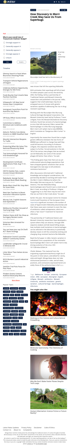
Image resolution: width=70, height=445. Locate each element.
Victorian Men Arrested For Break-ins (13, 223)
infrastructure (19, 308)
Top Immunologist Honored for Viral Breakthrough (15, 154)
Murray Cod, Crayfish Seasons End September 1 (14, 201)
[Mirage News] (9, 2)
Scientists (6, 327)
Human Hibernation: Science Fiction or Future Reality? (48, 412)
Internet (17, 334)
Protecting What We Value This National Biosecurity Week (15, 147)
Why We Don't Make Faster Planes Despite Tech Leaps (47, 382)
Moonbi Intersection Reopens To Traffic (14, 140)
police (13, 291)
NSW (12, 295)
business (15, 301)
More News (16, 280)
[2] (3, 439)
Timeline (6, 68)
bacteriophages (57, 284)
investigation (14, 314)
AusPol (21, 314)
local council (14, 304)
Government (14, 288)
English (60, 277)
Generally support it (13, 46)
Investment (7, 311)
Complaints (27, 430)
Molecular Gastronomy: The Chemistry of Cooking (46, 349)
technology (22, 311)
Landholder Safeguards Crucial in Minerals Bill (15, 245)
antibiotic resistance (46, 281)
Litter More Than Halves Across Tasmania (15, 253)
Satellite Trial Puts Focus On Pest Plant (14, 267)
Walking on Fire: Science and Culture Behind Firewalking (47, 319)
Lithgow (33, 279)
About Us (17, 430)
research (6, 295)
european (44, 277)
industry (6, 314)
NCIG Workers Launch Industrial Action (15, 260)
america (24, 331)
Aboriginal (53, 277)
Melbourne (39, 274)
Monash (40, 279)
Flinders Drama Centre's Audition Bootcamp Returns (14, 275)
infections (34, 286)
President (6, 331)
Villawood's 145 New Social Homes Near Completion (13, 103)
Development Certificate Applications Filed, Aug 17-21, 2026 (14, 164)
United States (7, 318)
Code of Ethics (49, 428)
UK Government (17, 324)
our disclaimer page (41, 443)
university (54, 274)
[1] (65, 438)
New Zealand (7, 324)
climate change (15, 331)
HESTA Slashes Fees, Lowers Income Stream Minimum (14, 172)
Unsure (8, 58)
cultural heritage (44, 284)
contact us (30, 443)
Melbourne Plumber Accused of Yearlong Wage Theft (15, 209)
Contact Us (7, 430)
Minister (21, 298)
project (15, 318)
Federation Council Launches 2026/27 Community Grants (14, 238)
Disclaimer (38, 428)
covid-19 (6, 304)
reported (33, 202)
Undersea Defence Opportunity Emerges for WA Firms (15, 89)
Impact (6, 334)
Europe (47, 274)
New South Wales (8, 308)
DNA (37, 277)
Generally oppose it (13, 50)
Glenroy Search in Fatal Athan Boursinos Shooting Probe (14, 74)
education (14, 311)
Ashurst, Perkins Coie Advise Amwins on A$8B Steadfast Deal (15, 133)
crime (20, 318)
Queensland (7, 301)
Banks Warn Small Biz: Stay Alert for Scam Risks (16, 186)
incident (23, 334)
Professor (24, 295)
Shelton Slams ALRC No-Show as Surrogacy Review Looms (15, 216)
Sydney (19, 327)
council (22, 301)
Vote (7, 62)
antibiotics (49, 279)
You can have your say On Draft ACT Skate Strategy (15, 230)
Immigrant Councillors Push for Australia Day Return (15, 110)
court (11, 334)
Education (33, 10)
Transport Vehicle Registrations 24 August (15, 82)
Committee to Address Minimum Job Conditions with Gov (15, 125)
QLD (25, 324)
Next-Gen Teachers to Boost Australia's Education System (14, 193)
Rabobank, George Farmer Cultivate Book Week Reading (14, 179)
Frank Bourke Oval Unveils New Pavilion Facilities (15, 96)
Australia (6, 288)
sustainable (15, 321)
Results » (21, 62)
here (61, 265)
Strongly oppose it (13, 54)
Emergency (7, 321)
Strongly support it (13, 43)
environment (13, 298)
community (7, 291)
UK (26, 301)
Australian (20, 291)
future (13, 327)
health (5, 298)
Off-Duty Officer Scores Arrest (14, 118)
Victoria (18, 295)
